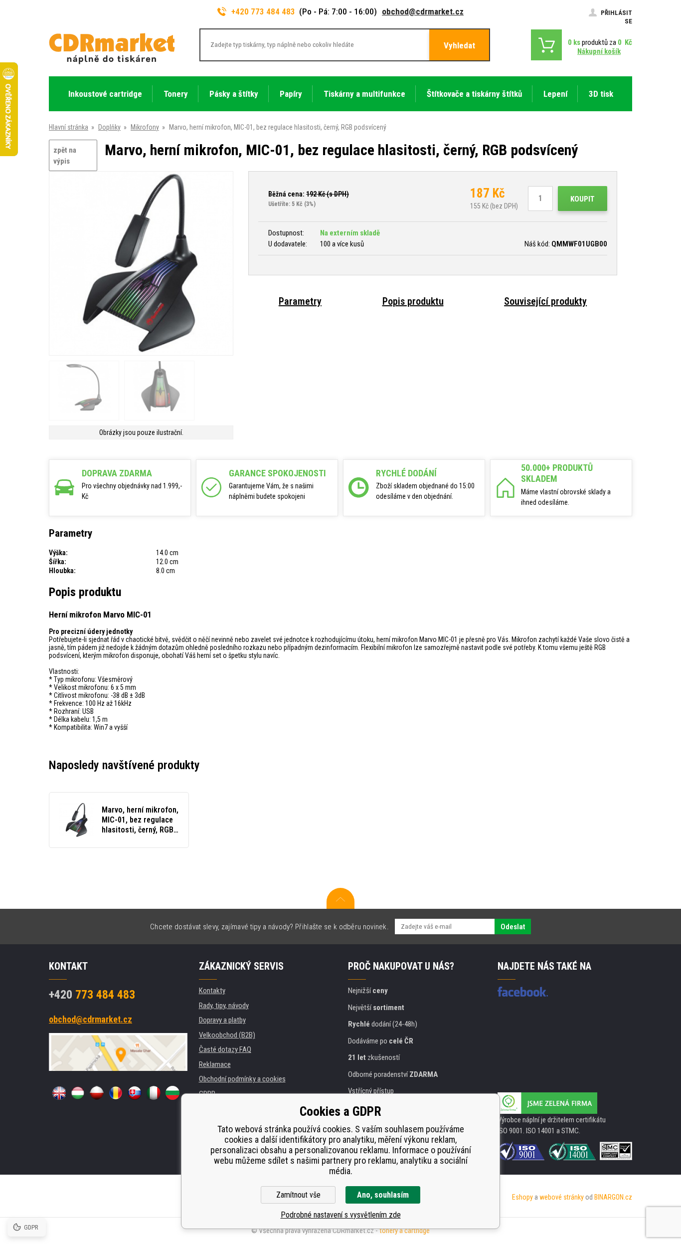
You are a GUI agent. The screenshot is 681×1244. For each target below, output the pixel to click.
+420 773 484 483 (263, 11)
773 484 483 (92, 995)
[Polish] (97, 1093)
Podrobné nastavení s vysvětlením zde (341, 1215)
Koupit (582, 199)
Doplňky (109, 127)
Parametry (300, 301)
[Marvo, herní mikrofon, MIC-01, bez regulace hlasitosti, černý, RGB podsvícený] (141, 264)
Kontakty (212, 990)
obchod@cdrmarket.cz (423, 11)
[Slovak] (135, 1093)
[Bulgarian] (172, 1093)
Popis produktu (413, 301)
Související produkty (545, 301)
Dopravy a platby (222, 1020)
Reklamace (215, 1064)
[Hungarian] (78, 1093)
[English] (59, 1093)
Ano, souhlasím (383, 1195)
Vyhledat (459, 45)
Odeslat (513, 926)
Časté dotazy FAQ (225, 1049)
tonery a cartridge (404, 1230)
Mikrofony (145, 127)
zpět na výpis (64, 156)
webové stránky (561, 1197)
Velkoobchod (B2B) (227, 1035)
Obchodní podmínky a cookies (242, 1078)
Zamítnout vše (298, 1195)
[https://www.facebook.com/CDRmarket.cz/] (523, 992)
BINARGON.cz (613, 1197)
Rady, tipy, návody (224, 1005)
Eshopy (522, 1197)
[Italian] (154, 1093)
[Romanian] (116, 1093)
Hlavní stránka (68, 127)
